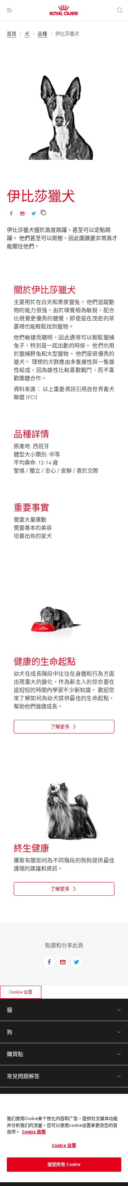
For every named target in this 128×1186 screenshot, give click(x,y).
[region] (64, 1138)
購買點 (15, 1054)
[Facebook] (11, 213)
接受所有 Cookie (64, 1164)
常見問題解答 (23, 1076)
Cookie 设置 (20, 992)
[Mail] (22, 213)
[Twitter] (33, 213)
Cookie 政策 (34, 1131)
